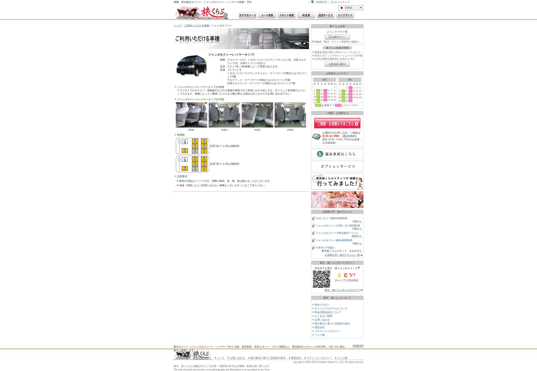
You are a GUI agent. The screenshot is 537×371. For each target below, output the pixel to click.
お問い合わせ (322, 319)
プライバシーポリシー (327, 331)
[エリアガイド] (345, 15)
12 (325, 94)
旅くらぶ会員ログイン (337, 37)
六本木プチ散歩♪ (325, 247)
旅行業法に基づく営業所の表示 (332, 323)
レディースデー (350, 105)
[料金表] (306, 15)
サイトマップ (342, 2)
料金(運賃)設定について (328, 312)
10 (318, 94)
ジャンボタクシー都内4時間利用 (334, 240)
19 (325, 97)
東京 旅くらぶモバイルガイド (342, 290)
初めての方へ (322, 304)
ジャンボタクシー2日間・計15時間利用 (338, 225)
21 (343, 97)
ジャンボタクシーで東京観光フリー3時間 (339, 233)
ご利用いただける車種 (196, 25)
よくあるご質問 (323, 316)
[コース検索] (267, 15)
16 (350, 94)
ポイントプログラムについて (331, 308)
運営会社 (320, 327)
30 (350, 101)
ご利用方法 (320, 2)
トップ (177, 25)
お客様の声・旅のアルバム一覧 (342, 255)
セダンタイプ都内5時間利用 (331, 218)
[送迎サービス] (326, 15)
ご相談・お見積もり (337, 123)
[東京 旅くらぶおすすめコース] (248, 15)
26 (325, 100)
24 (318, 100)
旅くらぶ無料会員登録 (337, 64)
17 (318, 97)
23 (350, 97)
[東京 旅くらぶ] (201, 13)
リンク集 (320, 334)
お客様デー (328, 105)
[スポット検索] (287, 15)
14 (343, 94)
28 (343, 101)
